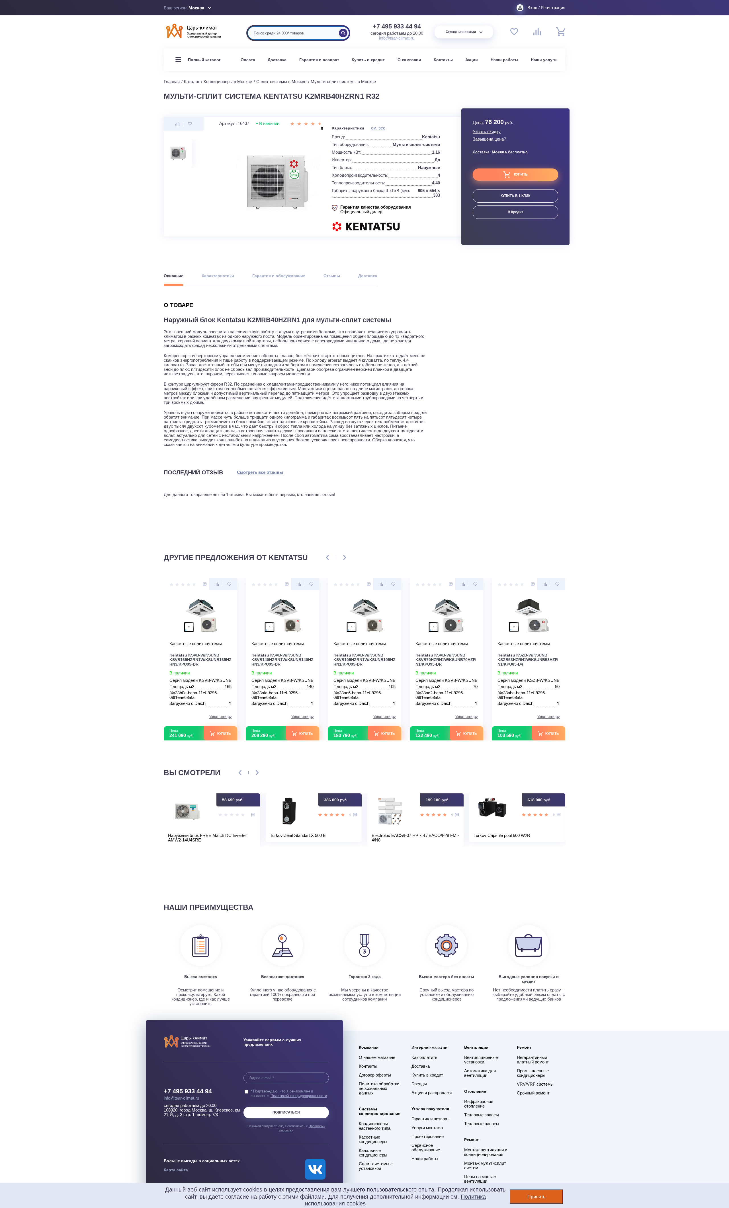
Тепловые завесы (481, 1115)
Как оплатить (424, 1057)
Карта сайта (176, 1170)
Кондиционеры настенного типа (374, 1126)
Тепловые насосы (481, 1123)
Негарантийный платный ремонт (533, 1059)
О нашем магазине (377, 1057)
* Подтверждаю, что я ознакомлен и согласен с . (289, 1093)
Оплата (248, 59)
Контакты (443, 59)
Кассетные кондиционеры (373, 1139)
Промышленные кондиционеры (533, 1073)
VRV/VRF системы (535, 1084)
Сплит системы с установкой (376, 1166)
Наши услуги (544, 59)
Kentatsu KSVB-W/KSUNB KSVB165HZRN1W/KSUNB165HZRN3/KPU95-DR (200, 659)
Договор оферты (375, 1075)
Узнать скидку (487, 131)
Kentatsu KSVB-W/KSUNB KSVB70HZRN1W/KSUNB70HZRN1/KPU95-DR (445, 659)
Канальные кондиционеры (373, 1152)
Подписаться (286, 1112)
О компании (409, 59)
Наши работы (504, 59)
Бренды (419, 1084)
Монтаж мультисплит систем (485, 1165)
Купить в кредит (368, 59)
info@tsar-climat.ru (396, 38)
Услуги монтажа (427, 1127)
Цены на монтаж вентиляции (480, 1179)
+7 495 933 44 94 (397, 26)
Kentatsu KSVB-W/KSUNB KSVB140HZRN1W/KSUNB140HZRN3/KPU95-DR (282, 659)
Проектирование (427, 1136)
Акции (471, 59)
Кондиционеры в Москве (228, 81)
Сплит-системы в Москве (281, 81)
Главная (172, 81)
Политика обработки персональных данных (379, 1088)
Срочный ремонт (533, 1093)
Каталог (191, 81)
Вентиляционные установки (481, 1059)
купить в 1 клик (515, 196)
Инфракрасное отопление (478, 1103)
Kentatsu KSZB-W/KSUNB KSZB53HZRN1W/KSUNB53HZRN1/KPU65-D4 (527, 659)
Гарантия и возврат (319, 59)
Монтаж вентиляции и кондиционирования (485, 1152)
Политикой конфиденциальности (299, 1096)
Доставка (277, 59)
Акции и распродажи (431, 1092)
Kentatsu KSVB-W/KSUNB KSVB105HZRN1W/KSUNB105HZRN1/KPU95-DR (364, 659)
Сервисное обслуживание (425, 1147)
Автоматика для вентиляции (480, 1073)
